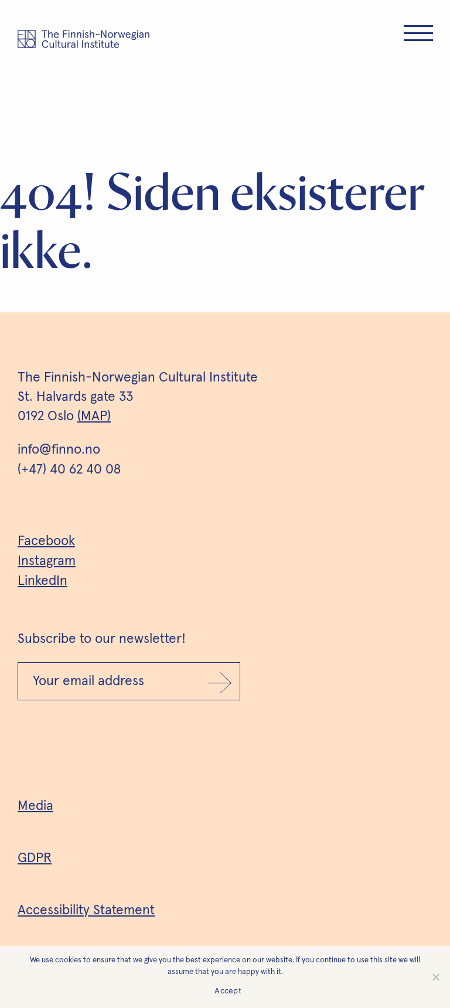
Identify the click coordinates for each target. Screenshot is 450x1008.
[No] (435, 977)
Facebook (46, 541)
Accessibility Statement (86, 910)
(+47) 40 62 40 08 (69, 469)
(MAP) (94, 416)
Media (35, 806)
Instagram (47, 561)
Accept (227, 990)
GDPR (35, 858)
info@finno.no (59, 450)
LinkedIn (42, 581)
